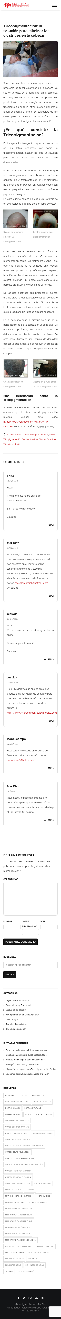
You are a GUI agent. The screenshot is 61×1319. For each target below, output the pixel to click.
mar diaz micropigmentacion (18, 1196)
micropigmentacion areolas (18, 1208)
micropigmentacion (38, 1202)
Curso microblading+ (43, 1133)
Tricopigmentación (15, 1029)
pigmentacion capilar (38, 1252)
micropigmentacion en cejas (18, 1215)
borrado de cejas (42, 1102)
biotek (24, 1095)
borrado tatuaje (32, 1108)
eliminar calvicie (30, 439)
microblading (43, 1196)
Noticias (10, 1019)
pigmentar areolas (14, 1259)
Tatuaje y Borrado (14, 1024)
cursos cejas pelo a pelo (17, 1152)
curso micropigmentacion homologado (24, 1146)
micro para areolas (14, 1202)
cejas (27, 1114)
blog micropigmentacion (17, 1102)
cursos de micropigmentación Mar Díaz (24, 1165)
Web (42, 921)
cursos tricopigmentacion (18, 1177)
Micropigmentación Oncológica (21, 1015)
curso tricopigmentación (17, 1183)
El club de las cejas (15, 1010)
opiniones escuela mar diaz (18, 1246)
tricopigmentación (12, 444)
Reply (51, 525)
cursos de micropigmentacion (19, 1158)
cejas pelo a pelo (43, 1114)
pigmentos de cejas (34, 1265)
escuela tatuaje (13, 1190)
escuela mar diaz (42, 1183)
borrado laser (12, 1108)
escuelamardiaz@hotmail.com (31, 583)
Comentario (10, 879)
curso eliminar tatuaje (16, 1133)
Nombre (8, 921)
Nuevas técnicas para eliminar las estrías (25, 1060)
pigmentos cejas (13, 1265)
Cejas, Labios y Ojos (15, 1000)
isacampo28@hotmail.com (21, 760)
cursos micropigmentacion (18, 1171)
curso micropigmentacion (36, 434)
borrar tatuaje (13, 1114)
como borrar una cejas (17, 1121)
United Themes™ (30, 1311)
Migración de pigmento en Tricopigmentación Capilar (31, 1069)
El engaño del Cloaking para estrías (22, 1064)
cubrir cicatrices (15, 434)
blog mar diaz (38, 1095)
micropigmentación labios (17, 1234)
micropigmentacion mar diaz (18, 1221)
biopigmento (11, 1095)
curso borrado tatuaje (17, 1127)
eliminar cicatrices (47, 439)
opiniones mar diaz (45, 1246)
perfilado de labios (14, 1252)
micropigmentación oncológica (20, 1240)
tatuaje (9, 1271)
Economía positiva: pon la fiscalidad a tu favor (27, 1074)
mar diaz (30, 1190)
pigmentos (33, 1259)
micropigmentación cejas (17, 1227)
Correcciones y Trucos (16, 1005)
